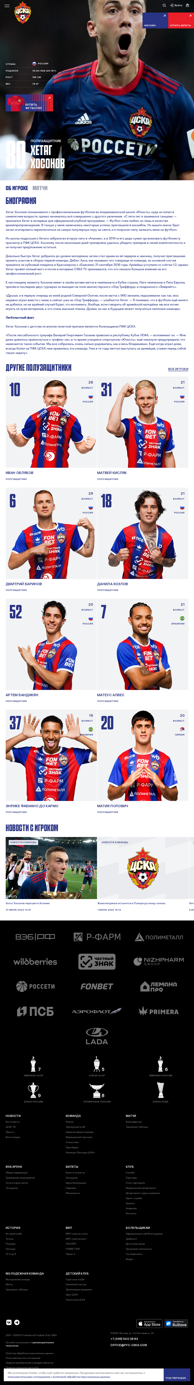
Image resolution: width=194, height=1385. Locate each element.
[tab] (17, 188)
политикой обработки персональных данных (81, 1376)
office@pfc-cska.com (128, 1345)
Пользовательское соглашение (23, 1358)
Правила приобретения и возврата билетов (29, 1362)
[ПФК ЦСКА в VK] (9, 1322)
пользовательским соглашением (29, 1376)
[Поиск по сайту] (164, 5)
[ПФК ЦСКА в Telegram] (17, 1322)
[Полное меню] (7, 5)
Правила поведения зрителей (22, 1367)
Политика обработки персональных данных (30, 1353)
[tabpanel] (97, 275)
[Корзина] (187, 5)
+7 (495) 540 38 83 (124, 1339)
